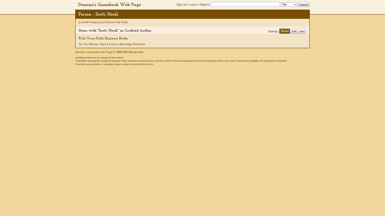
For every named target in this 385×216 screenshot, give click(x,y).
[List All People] (88, 22)
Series (285, 31)
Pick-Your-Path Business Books (103, 38)
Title (294, 31)
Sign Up (181, 4)
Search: (205, 4)
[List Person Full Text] (113, 22)
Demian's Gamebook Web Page (109, 4)
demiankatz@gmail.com (141, 64)
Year (302, 31)
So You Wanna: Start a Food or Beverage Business (112, 44)
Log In (193, 4)
